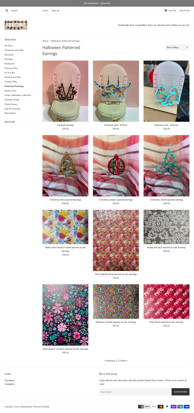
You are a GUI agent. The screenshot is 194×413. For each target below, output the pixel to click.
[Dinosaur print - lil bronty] (166, 91)
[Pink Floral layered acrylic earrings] (166, 301)
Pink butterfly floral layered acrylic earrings (116, 274)
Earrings (9, 59)
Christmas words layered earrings (166, 199)
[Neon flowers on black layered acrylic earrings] (65, 314)
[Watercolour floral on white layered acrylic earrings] (65, 227)
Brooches (9, 55)
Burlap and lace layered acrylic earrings (166, 247)
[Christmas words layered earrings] (166, 165)
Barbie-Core (10, 91)
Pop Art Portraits (12, 109)
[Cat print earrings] (65, 91)
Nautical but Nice (13, 77)
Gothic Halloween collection (18, 95)
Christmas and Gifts (14, 50)
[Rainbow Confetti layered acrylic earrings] (116, 301)
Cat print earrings (65, 125)
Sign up (55, 10)
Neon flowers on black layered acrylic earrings (65, 349)
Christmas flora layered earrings (65, 199)
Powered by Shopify (41, 407)
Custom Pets (11, 82)
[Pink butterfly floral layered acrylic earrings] (116, 240)
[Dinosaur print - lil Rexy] (116, 91)
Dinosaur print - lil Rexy (115, 125)
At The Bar (10, 73)
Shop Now (21, 39)
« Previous (109, 360)
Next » (124, 360)
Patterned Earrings (14, 86)
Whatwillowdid (26, 407)
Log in (45, 10)
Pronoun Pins (11, 68)
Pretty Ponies (11, 104)
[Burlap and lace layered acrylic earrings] (166, 227)
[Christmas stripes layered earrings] (116, 165)
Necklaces (9, 64)
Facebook (9, 380)
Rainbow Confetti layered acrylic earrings (116, 322)
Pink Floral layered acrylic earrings (166, 322)
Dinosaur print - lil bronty (166, 125)
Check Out (184, 10)
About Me (10, 122)
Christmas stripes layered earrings (116, 199)
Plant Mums (10, 113)
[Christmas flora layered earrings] (65, 165)
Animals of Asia (12, 100)
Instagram (10, 384)
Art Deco (9, 46)
